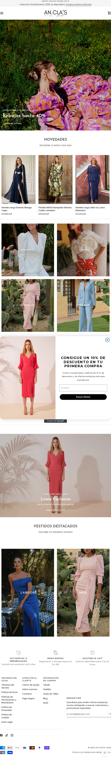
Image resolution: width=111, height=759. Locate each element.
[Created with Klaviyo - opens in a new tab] (55, 421)
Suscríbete (83, 397)
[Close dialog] (107, 340)
